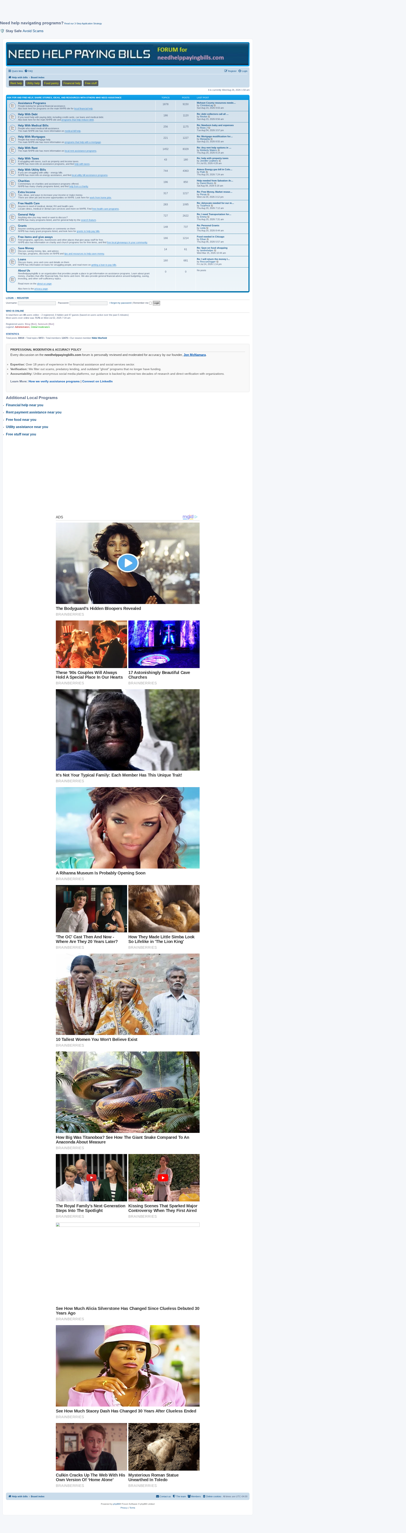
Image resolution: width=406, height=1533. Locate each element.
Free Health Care (29, 203)
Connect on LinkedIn (97, 381)
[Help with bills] (127, 54)
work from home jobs (100, 197)
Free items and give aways (35, 237)
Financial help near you (24, 405)
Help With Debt (27, 114)
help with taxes (82, 164)
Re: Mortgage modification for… (215, 136)
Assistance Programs (32, 103)
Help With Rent (27, 148)
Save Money (26, 248)
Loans (22, 259)
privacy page (41, 288)
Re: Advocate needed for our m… (215, 203)
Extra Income (26, 192)
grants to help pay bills (88, 231)
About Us (24, 270)
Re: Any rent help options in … (214, 147)
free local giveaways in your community (127, 242)
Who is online (15, 311)
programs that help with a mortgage (83, 142)
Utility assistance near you (27, 427)
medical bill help (73, 131)
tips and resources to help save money (84, 253)
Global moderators (40, 327)
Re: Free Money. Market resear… (214, 192)
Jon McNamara (195, 355)
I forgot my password (120, 303)
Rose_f (203, 127)
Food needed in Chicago (210, 236)
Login (10, 298)
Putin (202, 172)
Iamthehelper (206, 250)
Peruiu (203, 194)
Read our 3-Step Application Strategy (83, 23)
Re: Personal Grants (208, 225)
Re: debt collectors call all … (213, 114)
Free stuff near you (21, 434)
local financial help (83, 108)
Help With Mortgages (31, 136)
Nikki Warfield (99, 338)
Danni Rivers (206, 183)
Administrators (22, 327)
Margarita (205, 139)
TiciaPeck (205, 205)
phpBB (116, 1504)
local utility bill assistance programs (90, 175)
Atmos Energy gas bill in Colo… (214, 169)
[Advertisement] (102, 12)
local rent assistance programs (80, 151)
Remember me (141, 303)
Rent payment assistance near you (34, 412)
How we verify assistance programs (54, 381)
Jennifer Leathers (209, 160)
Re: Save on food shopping (212, 248)
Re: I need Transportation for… (214, 214)
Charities (24, 181)
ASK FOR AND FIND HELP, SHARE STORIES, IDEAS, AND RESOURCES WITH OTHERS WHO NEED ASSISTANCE (64, 97)
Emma (203, 216)
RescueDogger (208, 261)
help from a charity (78, 186)
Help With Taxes (28, 158)
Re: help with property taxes (212, 158)
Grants (22, 225)
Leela (203, 228)
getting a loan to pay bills (103, 265)
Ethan (203, 239)
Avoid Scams (33, 31)
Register (23, 298)
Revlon (203, 116)
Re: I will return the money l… (213, 259)
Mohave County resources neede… (216, 103)
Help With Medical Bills (33, 125)
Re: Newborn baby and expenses (215, 125)
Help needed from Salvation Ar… (215, 180)
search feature (88, 220)
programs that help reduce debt (78, 119)
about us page (44, 283)
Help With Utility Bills (32, 169)
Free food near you (21, 419)
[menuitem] (28, 71)
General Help (26, 214)
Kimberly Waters (208, 150)
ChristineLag (206, 105)
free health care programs (105, 208)
